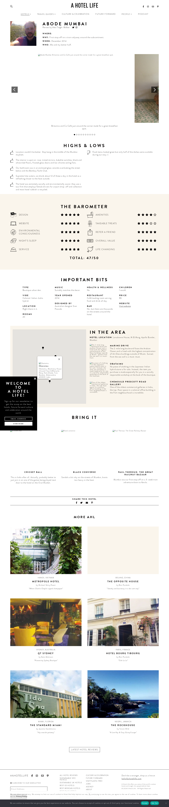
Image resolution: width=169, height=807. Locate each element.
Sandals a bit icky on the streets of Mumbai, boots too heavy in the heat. (84, 478)
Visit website (125, 306)
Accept (145, 803)
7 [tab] (87, 134)
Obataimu (116, 363)
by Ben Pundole (123, 585)
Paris (118, 649)
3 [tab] (79, 134)
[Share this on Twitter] (81, 503)
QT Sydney (46, 653)
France (126, 649)
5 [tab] (83, 134)
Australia (50, 649)
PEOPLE (126, 14)
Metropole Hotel (46, 581)
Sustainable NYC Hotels (68, 779)
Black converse (84, 472)
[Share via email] (87, 503)
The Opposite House (123, 581)
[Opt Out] (166, 803)
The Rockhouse (123, 725)
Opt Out (154, 803)
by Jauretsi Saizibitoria (46, 729)
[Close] (59, 359)
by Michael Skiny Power (46, 585)
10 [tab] (94, 134)
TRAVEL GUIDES (45, 14)
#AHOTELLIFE (19, 776)
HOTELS (25, 14)
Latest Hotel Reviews (84, 749)
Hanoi (41, 577)
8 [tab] (90, 134)
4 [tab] (81, 134)
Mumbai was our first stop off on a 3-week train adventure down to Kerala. (136, 481)
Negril (118, 721)
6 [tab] (85, 134)
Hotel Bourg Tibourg (123, 653)
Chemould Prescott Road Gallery (128, 383)
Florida (49, 721)
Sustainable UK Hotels (71, 782)
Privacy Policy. (22, 796)
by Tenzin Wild (123, 729)
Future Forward (105, 14)
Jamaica (127, 721)
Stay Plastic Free (94, 781)
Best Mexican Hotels (70, 788)
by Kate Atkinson (46, 657)
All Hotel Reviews (69, 775)
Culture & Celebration (75, 14)
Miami (41, 721)
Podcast (143, 14)
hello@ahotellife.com (131, 778)
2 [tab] (76, 134)
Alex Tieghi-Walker (61, 27)
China (127, 577)
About (89, 789)
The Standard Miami (46, 725)
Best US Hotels (67, 785)
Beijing (119, 577)
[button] (43, 348)
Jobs (88, 784)
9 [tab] (92, 134)
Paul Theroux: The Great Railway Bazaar (135, 473)
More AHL (84, 517)
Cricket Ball (33, 472)
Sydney (40, 649)
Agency (89, 787)
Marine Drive (119, 345)
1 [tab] (74, 134)
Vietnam (50, 577)
